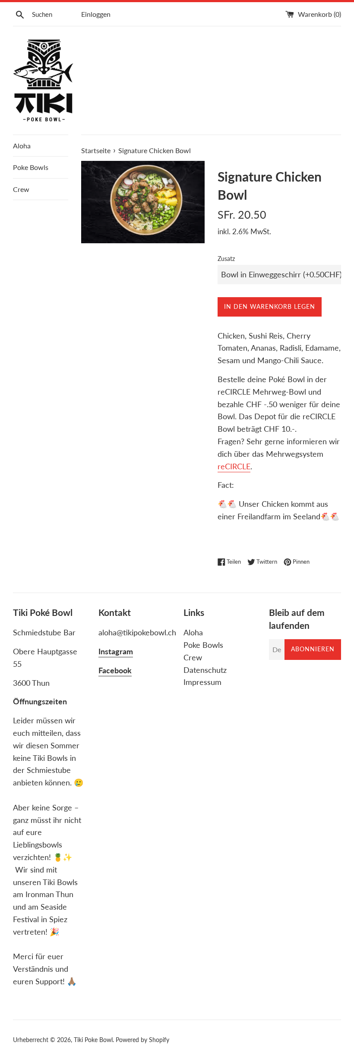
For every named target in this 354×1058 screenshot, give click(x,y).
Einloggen (96, 14)
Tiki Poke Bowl (93, 1039)
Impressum (202, 682)
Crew (21, 189)
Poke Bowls (30, 167)
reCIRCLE (234, 466)
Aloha (22, 145)
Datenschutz (205, 670)
